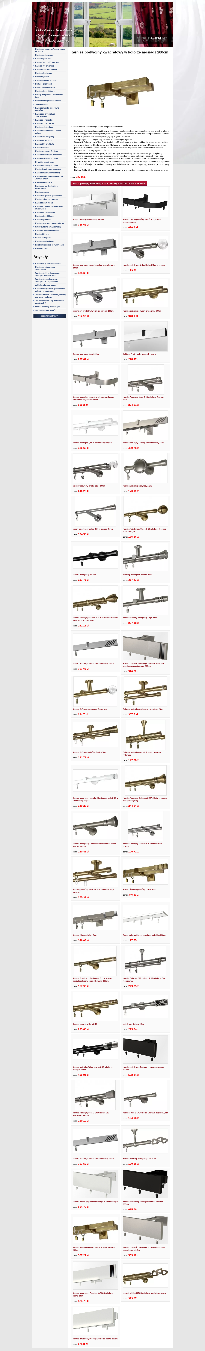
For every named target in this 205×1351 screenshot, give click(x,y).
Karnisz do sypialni (43, 140)
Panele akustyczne (43, 238)
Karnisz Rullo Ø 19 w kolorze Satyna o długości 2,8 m (145, 1113)
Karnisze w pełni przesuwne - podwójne (47, 109)
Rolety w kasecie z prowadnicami (49, 245)
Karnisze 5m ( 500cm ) (44, 91)
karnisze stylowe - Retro (45, 87)
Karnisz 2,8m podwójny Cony (85, 935)
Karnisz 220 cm (42, 234)
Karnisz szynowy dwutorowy (47, 230)
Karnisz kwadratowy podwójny (48, 169)
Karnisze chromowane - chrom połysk (48, 132)
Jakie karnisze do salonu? (46, 285)
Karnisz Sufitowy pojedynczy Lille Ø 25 (139, 1159)
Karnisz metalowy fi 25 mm (46, 151)
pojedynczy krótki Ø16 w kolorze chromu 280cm (93, 311)
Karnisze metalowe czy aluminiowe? (45, 268)
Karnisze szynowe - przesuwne (48, 196)
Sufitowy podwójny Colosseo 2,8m (137, 575)
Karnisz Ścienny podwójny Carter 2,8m (139, 890)
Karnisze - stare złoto (44, 120)
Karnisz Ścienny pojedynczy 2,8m (137, 486)
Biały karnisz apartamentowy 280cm (88, 219)
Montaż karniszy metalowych (47, 307)
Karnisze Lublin (41, 148)
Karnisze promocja (43, 220)
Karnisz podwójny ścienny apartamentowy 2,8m (143, 443)
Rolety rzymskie (42, 77)
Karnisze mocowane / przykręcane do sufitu (50, 50)
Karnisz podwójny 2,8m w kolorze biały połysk (92, 443)
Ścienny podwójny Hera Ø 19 (85, 1024)
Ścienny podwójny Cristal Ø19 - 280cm (89, 486)
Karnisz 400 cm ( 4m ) (44, 66)
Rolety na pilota (41, 248)
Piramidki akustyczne (44, 162)
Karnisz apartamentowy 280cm (86, 354)
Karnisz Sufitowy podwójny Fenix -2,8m (89, 752)
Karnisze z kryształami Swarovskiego (45, 115)
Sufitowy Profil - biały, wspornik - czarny (140, 354)
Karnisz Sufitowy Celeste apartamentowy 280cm (93, 664)
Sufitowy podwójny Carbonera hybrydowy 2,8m (143, 709)
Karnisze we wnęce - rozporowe (48, 155)
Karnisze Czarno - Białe (45, 212)
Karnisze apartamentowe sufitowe (49, 223)
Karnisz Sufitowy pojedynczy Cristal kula (90, 709)
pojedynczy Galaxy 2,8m (133, 1024)
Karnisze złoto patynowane (46, 199)
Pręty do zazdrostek (43, 84)
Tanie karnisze (41, 104)
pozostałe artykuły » (50, 316)
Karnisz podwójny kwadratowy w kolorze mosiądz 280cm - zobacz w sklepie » (109, 183)
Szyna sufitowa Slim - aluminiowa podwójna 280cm (144, 935)
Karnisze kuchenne (43, 73)
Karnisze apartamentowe (46, 69)
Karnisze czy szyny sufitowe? (48, 263)
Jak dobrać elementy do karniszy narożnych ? (49, 302)
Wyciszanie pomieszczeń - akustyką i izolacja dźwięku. (47, 280)
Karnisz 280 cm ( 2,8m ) (45, 144)
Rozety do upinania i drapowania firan (49, 96)
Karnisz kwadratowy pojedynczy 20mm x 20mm (49, 177)
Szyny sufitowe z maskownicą (48, 227)
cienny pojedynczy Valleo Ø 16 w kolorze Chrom (93, 529)
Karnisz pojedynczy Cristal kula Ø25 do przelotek (144, 265)
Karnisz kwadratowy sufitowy (47, 173)
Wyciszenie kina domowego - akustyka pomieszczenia (47, 274)
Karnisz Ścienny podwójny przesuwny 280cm (142, 311)
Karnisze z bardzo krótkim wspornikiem (46, 187)
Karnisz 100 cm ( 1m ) (44, 137)
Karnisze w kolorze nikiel (45, 80)
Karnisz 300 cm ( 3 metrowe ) (47, 62)
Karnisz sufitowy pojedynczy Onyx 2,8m (140, 618)
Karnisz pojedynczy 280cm (84, 575)
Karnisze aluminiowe (44, 203)
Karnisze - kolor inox (44, 127)
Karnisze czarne (42, 192)
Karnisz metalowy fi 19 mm (46, 158)
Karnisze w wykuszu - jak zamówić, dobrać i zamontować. (50, 290)
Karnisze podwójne (43, 59)
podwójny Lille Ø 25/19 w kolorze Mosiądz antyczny (144, 1293)
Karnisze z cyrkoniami (44, 124)
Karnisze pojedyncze (44, 55)
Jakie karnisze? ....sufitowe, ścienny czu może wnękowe (50, 296)
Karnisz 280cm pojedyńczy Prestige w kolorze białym (95, 1202)
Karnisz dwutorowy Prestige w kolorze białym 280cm (95, 1339)
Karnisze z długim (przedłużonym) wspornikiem (49, 207)
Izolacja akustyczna (43, 182)
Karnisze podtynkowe (44, 241)
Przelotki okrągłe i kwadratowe (48, 101)
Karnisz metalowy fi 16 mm (46, 166)
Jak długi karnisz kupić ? (45, 310)
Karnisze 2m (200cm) (44, 216)
